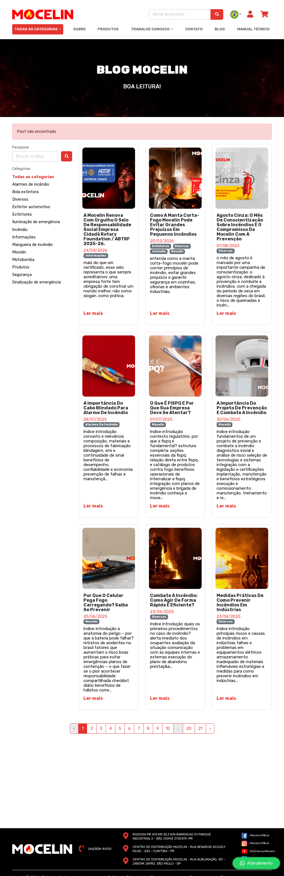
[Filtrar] (66, 156)
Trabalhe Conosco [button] (151, 29)
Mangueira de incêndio (32, 244)
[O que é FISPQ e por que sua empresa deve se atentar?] (175, 366)
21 (200, 728)
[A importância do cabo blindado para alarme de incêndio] (108, 366)
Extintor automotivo (31, 207)
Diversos (20, 199)
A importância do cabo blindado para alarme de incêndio (105, 407)
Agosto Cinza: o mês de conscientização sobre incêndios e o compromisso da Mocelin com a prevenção (240, 227)
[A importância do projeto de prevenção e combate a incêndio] (241, 366)
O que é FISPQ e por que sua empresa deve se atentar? (172, 407)
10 (168, 728)
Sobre (79, 29)
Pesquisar (20, 147)
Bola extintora (25, 192)
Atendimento (259, 863)
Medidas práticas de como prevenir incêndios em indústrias (240, 602)
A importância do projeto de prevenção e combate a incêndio (242, 407)
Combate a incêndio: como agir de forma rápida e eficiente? (173, 600)
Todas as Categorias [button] (36, 29)
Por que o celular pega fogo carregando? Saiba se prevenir (105, 602)
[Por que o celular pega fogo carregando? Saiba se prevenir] (108, 558)
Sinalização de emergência (36, 282)
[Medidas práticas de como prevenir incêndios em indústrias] (241, 558)
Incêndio (19, 229)
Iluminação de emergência (36, 222)
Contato (194, 29)
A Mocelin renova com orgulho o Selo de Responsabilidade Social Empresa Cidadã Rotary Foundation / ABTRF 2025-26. (107, 229)
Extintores (22, 214)
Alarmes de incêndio (30, 184)
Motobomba (23, 259)
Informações (24, 237)
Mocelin (19, 252)
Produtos (108, 29)
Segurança (22, 274)
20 (188, 728)
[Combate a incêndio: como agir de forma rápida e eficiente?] (175, 558)
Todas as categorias (33, 177)
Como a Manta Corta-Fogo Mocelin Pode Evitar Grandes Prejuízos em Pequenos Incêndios (174, 225)
